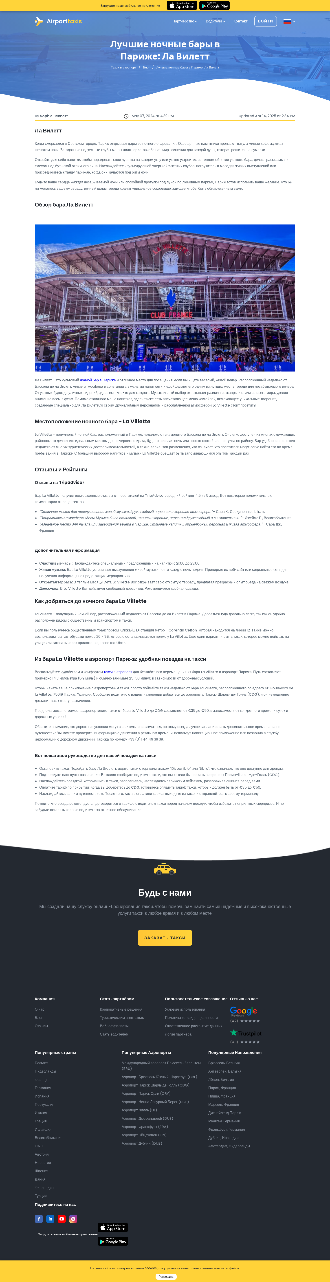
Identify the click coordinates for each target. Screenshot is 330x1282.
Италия (41, 1112)
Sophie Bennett (54, 116)
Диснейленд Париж (224, 1112)
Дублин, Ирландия (223, 1137)
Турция (41, 1195)
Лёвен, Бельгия (221, 1079)
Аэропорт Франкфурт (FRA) (145, 1126)
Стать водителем (114, 1034)
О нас (39, 1009)
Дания (40, 1179)
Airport (64, 21)
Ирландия (43, 1129)
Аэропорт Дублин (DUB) (142, 1143)
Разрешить (166, 1276)
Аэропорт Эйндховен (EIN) (144, 1135)
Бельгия (41, 1063)
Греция (41, 1121)
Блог (146, 67)
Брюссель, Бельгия (224, 1063)
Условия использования (185, 1009)
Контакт (240, 21)
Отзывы (41, 1026)
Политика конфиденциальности (191, 1017)
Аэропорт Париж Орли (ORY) (146, 1093)
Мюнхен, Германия (224, 1121)
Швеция (41, 1171)
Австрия (42, 1154)
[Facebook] (39, 1219)
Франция (42, 1079)
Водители (214, 21)
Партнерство (183, 21)
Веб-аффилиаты (114, 1026)
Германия (43, 1088)
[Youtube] (62, 1219)
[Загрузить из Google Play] (214, 5)
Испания (42, 1096)
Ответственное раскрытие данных (193, 1026)
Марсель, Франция (223, 1104)
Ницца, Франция (221, 1096)
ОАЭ (39, 1146)
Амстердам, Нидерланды (229, 1146)
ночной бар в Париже (98, 380)
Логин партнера (178, 1034)
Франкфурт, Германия (226, 1129)
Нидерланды (45, 1071)
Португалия (44, 1104)
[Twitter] (50, 1219)
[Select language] (289, 21)
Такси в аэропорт (123, 67)
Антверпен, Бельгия (225, 1071)
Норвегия (43, 1162)
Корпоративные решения (121, 1009)
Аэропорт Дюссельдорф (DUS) (147, 1118)
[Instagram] (73, 1219)
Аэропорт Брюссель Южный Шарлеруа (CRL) (159, 1077)
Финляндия (44, 1187)
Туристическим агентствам (122, 1017)
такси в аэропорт (118, 672)
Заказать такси (165, 938)
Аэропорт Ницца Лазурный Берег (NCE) (155, 1101)
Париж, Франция (222, 1088)
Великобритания (48, 1137)
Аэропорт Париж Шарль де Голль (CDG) (156, 1085)
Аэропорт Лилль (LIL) (139, 1110)
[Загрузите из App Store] (182, 5)
